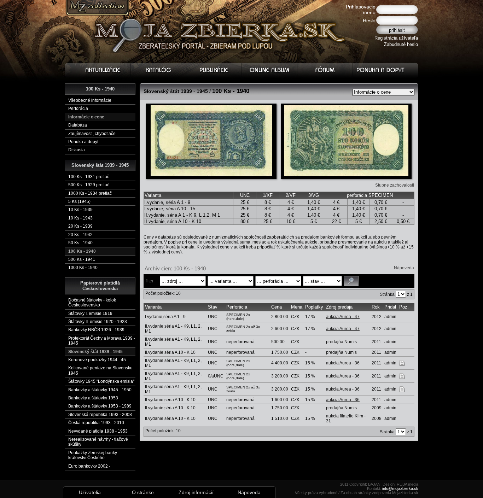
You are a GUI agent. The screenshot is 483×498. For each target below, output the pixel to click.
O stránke (143, 492)
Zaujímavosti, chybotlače (92, 133)
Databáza (77, 125)
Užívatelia (90, 492)
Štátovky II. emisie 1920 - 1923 (97, 321)
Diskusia (76, 149)
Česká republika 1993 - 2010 (96, 422)
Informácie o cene (86, 117)
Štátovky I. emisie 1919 (90, 313)
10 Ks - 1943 (80, 218)
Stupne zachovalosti (394, 185)
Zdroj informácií (196, 492)
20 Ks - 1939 (80, 226)
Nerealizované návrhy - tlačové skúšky (98, 442)
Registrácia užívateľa (396, 38)
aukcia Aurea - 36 (343, 363)
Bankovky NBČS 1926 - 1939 (96, 329)
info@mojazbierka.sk (400, 488)
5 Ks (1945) (79, 201)
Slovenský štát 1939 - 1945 (95, 351)
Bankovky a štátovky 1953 (93, 398)
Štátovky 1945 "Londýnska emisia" (101, 381)
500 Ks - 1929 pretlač (88, 184)
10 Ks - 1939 (80, 209)
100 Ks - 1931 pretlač (88, 176)
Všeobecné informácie (89, 100)
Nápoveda (404, 267)
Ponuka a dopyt (83, 141)
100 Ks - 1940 (82, 251)
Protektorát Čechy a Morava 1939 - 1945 (101, 341)
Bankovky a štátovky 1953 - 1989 (100, 406)
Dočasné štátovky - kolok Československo (92, 302)
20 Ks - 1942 (80, 234)
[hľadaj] (351, 281)
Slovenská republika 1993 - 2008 (100, 414)
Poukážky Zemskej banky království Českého (92, 455)
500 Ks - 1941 (81, 259)
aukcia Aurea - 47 (343, 316)
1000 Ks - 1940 (83, 267)
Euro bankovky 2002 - (89, 466)
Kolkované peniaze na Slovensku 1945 (100, 370)
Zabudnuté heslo (401, 44)
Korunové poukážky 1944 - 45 (97, 359)
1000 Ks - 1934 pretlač (90, 193)
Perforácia (78, 108)
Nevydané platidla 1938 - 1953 (98, 431)
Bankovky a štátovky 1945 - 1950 (100, 389)
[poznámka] (402, 362)
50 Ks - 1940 (80, 242)
